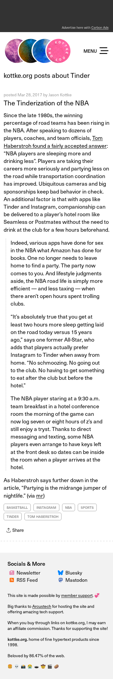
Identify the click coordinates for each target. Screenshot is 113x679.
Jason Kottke (60, 95)
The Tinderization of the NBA (46, 102)
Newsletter (28, 572)
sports (87, 507)
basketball (17, 507)
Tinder (13, 516)
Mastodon (76, 580)
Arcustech (41, 606)
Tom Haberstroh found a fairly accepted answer (55, 141)
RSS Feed (27, 580)
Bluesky (73, 572)
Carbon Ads (99, 27)
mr (39, 495)
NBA (68, 507)
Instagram (46, 507)
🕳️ (36, 666)
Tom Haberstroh (42, 516)
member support (77, 595)
